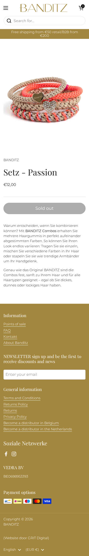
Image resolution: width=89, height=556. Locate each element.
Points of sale (14, 324)
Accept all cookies (44, 548)
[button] (81, 8)
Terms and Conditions (21, 398)
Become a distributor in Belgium (31, 423)
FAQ (7, 330)
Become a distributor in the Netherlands (37, 429)
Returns (10, 410)
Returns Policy (15, 404)
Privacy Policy (15, 417)
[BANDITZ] (43, 8)
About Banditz (15, 343)
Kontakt (10, 337)
